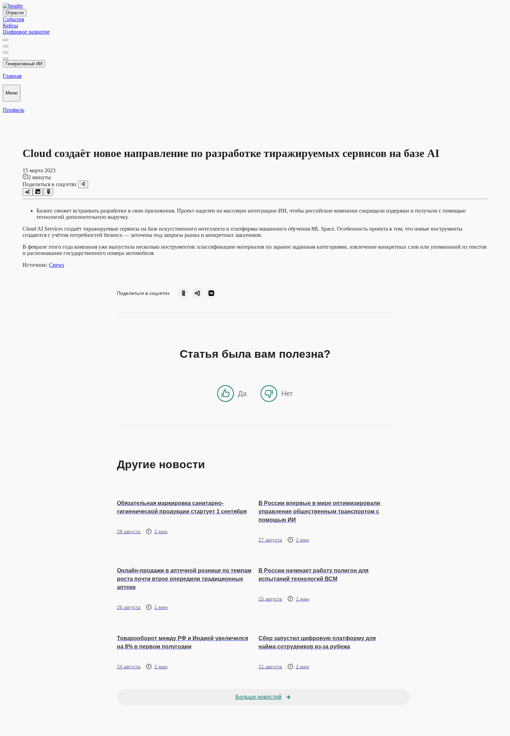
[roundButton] (183, 293)
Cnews (56, 265)
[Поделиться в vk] (38, 192)
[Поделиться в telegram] (28, 192)
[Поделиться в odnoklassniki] (48, 192)
